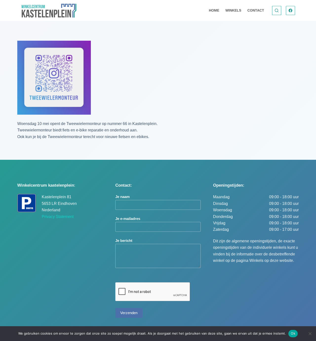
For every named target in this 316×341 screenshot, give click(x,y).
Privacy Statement (58, 217)
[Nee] (309, 333)
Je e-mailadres (127, 218)
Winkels (233, 10)
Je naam (122, 197)
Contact (255, 10)
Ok (293, 333)
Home (214, 10)
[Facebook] (290, 10)
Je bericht (123, 240)
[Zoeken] (276, 10)
